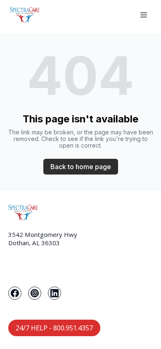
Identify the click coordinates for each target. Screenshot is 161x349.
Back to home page (80, 167)
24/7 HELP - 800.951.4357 (54, 327)
